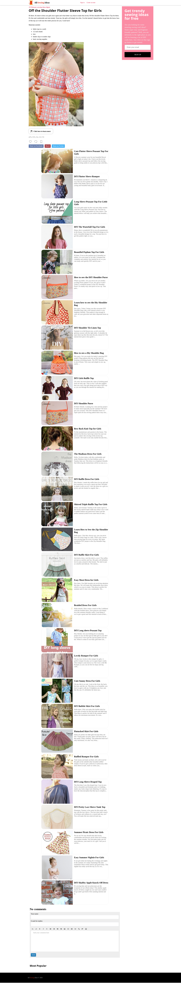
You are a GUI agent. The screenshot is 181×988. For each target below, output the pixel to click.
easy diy (41, 137)
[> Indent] (61, 929)
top (37, 137)
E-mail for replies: (37, 921)
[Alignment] (82, 929)
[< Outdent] (57, 929)
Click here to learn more (42, 131)
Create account (91, 2)
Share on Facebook (36, 146)
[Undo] (32, 929)
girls (30, 137)
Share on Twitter (58, 146)
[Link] (75, 929)
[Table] (72, 929)
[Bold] (39, 929)
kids (33, 137)
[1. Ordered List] (54, 929)
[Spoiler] (79, 929)
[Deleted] (47, 929)
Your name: (34, 914)
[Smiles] (86, 929)
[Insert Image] (64, 929)
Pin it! (48, 146)
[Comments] (35, 141)
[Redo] (36, 929)
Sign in (82, 2)
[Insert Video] (68, 929)
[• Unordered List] (50, 929)
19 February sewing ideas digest (39, 7)
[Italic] (43, 929)
